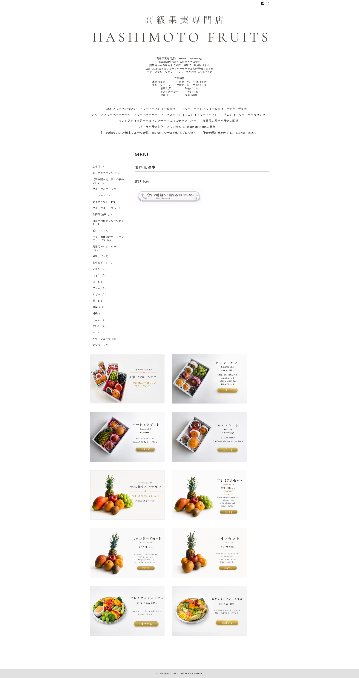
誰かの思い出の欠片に (218, 132)
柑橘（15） (99, 313)
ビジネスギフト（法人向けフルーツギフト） (190, 114)
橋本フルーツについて (121, 108)
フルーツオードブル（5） (108, 208)
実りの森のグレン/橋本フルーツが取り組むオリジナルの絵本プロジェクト (150, 132)
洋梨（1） (99, 307)
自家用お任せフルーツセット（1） (108, 222)
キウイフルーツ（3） (105, 338)
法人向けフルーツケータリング (245, 114)
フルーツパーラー (145, 114)
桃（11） (98, 281)
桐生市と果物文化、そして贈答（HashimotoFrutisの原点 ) (178, 126)
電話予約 (142, 181)
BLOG (252, 132)
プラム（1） (100, 288)
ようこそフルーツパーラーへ (110, 114)
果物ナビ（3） (101, 256)
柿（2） (97, 332)
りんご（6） (100, 319)
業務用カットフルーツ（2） (106, 248)
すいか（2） (100, 326)
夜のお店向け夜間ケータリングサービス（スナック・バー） (159, 120)
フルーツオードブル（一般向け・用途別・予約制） (216, 108)
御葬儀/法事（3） (103, 214)
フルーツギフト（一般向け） (158, 108)
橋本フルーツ (171, 673)
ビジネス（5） (101, 230)
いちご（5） (100, 275)
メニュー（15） (102, 195)
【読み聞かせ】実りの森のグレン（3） (108, 181)
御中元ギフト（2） (104, 262)
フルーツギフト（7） (105, 189)
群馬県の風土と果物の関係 (220, 120)
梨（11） (98, 300)
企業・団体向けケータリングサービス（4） (108, 238)
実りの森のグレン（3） (106, 173)
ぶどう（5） (100, 294)
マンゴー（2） (101, 345)
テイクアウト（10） (104, 201)
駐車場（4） (100, 166)
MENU (240, 132)
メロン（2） (100, 269)
